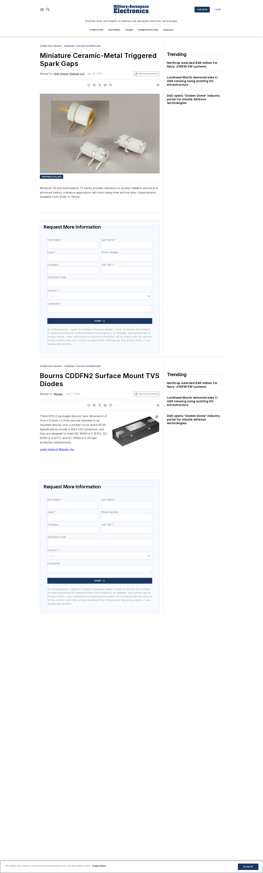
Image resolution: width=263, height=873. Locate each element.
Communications (148, 30)
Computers (96, 30)
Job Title (107, 264)
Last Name (108, 239)
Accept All (248, 867)
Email (51, 252)
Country (53, 290)
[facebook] (88, 84)
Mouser (58, 393)
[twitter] (99, 84)
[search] (48, 9)
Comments (53, 303)
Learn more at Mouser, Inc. (57, 449)
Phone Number (110, 252)
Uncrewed (114, 30)
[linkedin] (94, 84)
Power (129, 30)
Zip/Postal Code (56, 277)
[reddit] (105, 84)
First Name (54, 239)
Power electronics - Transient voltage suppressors (70, 46)
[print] (158, 84)
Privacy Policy (99, 866)
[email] (110, 84)
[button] (42, 9)
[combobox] (99, 296)
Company (52, 264)
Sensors (168, 30)
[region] (131, 867)
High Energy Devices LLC (69, 73)
